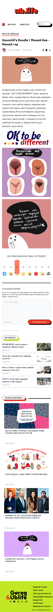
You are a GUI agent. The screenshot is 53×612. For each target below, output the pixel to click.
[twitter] (50, 50)
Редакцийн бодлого (43, 596)
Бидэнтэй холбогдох (38, 601)
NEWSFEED (24, 24)
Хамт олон (38, 590)
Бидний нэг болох (42, 606)
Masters (12, 24)
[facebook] (43, 50)
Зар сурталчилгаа (42, 593)
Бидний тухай (40, 587)
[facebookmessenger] (46, 50)
